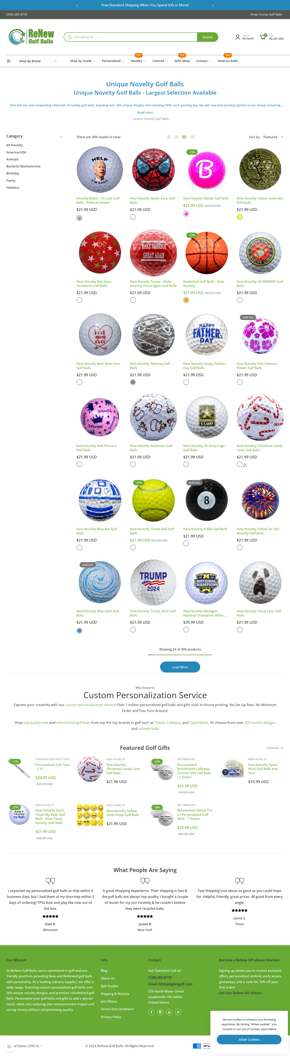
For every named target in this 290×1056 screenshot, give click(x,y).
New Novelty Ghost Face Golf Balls (259, 613)
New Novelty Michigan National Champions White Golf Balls (203, 613)
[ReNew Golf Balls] (31, 37)
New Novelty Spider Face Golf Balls (152, 200)
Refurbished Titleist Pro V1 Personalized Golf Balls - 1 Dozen (194, 814)
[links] (152, 1011)
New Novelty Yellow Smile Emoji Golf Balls (122, 813)
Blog (104, 970)
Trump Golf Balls (270, 14)
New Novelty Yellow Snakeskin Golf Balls (260, 200)
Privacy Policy (111, 1017)
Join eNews (109, 1001)
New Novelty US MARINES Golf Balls (260, 283)
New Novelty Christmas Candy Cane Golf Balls (260, 448)
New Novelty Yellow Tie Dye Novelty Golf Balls (258, 531)
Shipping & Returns (115, 993)
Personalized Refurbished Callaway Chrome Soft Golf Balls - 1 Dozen (194, 771)
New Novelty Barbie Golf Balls (206, 198)
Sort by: (254, 137)
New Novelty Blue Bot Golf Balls (96, 531)
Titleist (160, 722)
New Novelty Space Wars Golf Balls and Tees (263, 769)
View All (273, 748)
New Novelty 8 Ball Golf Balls (205, 529)
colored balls (148, 728)
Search (208, 37)
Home (125, 119)
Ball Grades (109, 986)
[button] (77, 5)
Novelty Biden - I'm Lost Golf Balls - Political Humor (97, 200)
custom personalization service (90, 704)
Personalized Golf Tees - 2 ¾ (52, 767)
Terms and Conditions (117, 1009)
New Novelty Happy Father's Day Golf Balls (205, 366)
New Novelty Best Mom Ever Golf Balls (98, 366)
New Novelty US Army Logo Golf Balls (204, 448)
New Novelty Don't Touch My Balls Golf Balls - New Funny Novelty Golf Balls (50, 816)
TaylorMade (198, 722)
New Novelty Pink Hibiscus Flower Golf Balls (257, 366)
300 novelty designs (260, 722)
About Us (108, 978)
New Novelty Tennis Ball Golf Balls (152, 531)
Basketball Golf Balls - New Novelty (203, 283)
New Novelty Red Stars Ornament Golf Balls (93, 283)
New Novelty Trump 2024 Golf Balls (153, 613)
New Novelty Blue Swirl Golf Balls (97, 613)
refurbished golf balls (73, 722)
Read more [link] (145, 112)
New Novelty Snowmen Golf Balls (151, 448)
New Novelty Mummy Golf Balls (150, 366)
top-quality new (36, 722)
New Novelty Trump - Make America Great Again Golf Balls (153, 283)
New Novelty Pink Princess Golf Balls (96, 448)
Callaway (174, 722)
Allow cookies (249, 1039)
